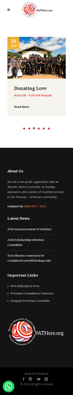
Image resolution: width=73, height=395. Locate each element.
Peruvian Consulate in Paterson (32, 293)
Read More (21, 107)
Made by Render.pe (36, 373)
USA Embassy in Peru (25, 286)
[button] (8, 386)
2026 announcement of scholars (29, 229)
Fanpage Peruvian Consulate (30, 301)
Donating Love (30, 88)
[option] (36, 76)
